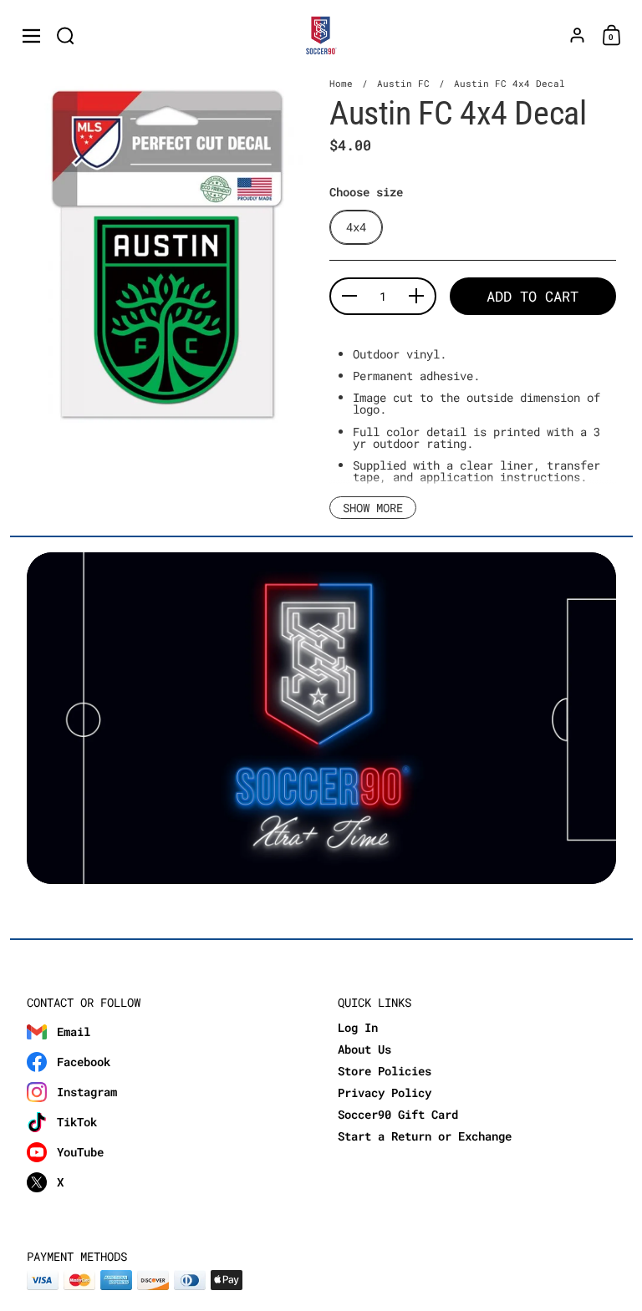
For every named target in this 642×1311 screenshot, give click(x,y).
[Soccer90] (321, 36)
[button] (65, 35)
